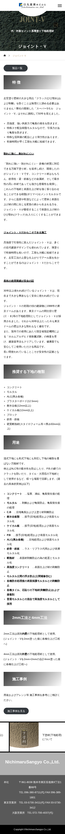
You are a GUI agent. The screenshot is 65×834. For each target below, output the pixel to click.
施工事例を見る (16, 711)
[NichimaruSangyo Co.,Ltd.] (32, 5)
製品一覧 (17, 68)
